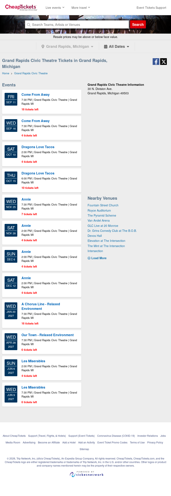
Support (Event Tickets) (81, 435)
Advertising (29, 442)
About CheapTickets (14, 435)
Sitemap (84, 449)
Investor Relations (147, 435)
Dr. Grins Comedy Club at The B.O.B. (112, 230)
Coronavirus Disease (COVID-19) (116, 435)
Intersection (95, 251)
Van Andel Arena (99, 220)
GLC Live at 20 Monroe (103, 225)
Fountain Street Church (103, 205)
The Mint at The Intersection (106, 246)
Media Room (13, 442)
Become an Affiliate (49, 442)
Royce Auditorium (99, 210)
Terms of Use (137, 442)
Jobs (163, 435)
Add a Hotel (69, 442)
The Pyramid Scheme (102, 215)
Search (138, 24)
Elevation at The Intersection (106, 241)
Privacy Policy (155, 442)
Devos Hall (95, 235)
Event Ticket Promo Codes (112, 442)
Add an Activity (86, 442)
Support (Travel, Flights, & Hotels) (47, 435)
